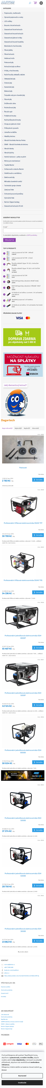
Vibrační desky (9, 148)
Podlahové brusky (10, 116)
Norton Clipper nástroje (7, 1026)
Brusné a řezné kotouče (12, 25)
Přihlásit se (9, 240)
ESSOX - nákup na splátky (7, 1024)
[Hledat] (30, 3)
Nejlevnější (18, 428)
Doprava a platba (5, 987)
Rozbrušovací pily (10, 107)
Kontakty (3, 997)
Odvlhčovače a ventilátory (13, 173)
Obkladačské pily (9, 79)
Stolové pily (8, 83)
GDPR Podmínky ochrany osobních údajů (12, 1022)
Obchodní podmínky (6, 990)
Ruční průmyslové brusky (12, 120)
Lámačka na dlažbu (10, 132)
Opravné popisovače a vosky (13, 17)
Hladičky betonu (9, 136)
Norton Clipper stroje (6, 1029)
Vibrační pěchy (9, 153)
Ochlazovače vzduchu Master (14, 169)
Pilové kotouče (9, 54)
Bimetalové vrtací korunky (13, 46)
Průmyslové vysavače (11, 128)
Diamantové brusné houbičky (14, 42)
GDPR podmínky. (32, 235)
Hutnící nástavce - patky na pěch (15, 157)
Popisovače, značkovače (12, 13)
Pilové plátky (8, 50)
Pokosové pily (8, 62)
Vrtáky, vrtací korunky (11, 71)
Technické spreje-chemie (12, 186)
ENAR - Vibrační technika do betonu (16, 144)
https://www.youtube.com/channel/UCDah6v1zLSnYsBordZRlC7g (21, 976)
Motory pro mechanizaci (12, 161)
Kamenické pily (9, 87)
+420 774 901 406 (8, 967)
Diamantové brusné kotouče (13, 34)
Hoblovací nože (9, 58)
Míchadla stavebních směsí (13, 181)
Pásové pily (8, 99)
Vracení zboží (4, 993)
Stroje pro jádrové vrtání (12, 124)
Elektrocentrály (9, 177)
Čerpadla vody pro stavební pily (14, 95)
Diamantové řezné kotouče (13, 29)
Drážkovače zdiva (10, 103)
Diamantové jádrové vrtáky (13, 38)
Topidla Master (9, 165)
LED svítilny (8, 21)
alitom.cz (6, 973)
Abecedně (35, 428)
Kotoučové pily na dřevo (12, 66)
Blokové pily (8, 91)
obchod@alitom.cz (9, 964)
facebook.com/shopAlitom (11, 970)
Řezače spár (8, 112)
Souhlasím (22, 1083)
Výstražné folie (9, 198)
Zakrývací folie (9, 190)
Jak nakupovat (5, 1014)
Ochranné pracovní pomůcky (13, 194)
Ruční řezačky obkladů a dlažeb (14, 75)
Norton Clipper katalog (11, 202)
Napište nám (4, 1019)
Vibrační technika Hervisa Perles (15, 140)
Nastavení (22, 1076)
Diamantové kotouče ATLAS (13, 206)
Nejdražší (27, 428)
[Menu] (41, 3)
